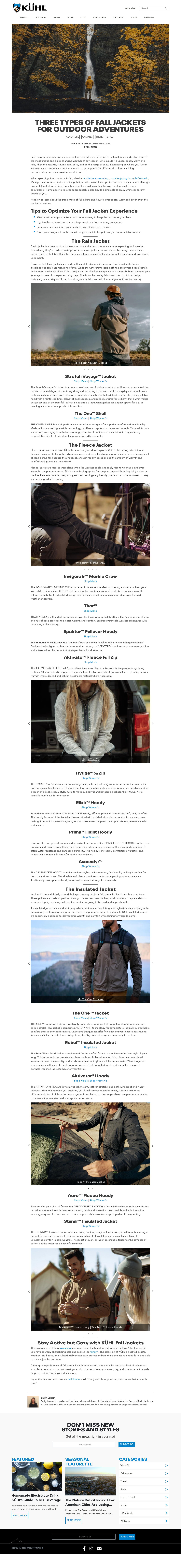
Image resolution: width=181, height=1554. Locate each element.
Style (83, 17)
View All (24, 17)
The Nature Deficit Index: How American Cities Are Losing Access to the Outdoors (90, 1502)
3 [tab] (92, 369)
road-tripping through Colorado (130, 178)
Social (134, 17)
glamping (65, 1348)
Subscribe (126, 1444)
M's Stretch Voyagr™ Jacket (91, 363)
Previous (29, 326)
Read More (20, 1515)
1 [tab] (84, 369)
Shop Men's (81, 381)
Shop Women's (98, 381)
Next (152, 326)
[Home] (30, 8)
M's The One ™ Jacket (90, 999)
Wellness (149, 17)
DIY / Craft (118, 17)
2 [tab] (88, 369)
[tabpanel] (90, 325)
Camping (87, 136)
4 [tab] (96, 369)
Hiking (57, 17)
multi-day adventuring (95, 178)
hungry (94, 1352)
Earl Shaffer (74, 1379)
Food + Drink (99, 17)
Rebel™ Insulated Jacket (91, 1182)
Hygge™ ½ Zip (90, 759)
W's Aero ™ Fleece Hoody (106, 1327)
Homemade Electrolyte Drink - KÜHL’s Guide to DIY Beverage (36, 1497)
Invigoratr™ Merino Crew (90, 563)
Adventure (41, 17)
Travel (70, 17)
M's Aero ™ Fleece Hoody (74, 1327)
